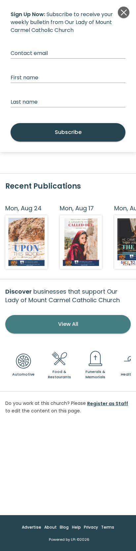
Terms (107, 527)
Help (76, 527)
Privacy (91, 527)
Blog (64, 527)
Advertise (31, 527)
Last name (24, 102)
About (50, 527)
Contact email (29, 53)
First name (24, 77)
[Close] (123, 12)
